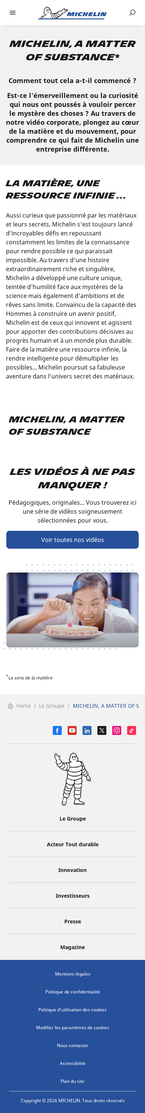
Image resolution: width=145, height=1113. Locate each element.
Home (23, 705)
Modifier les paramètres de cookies (72, 1027)
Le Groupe (52, 705)
